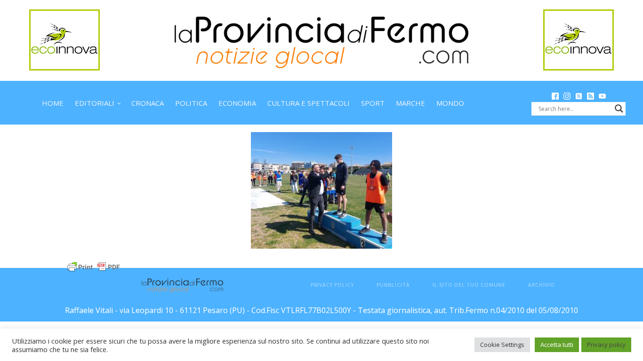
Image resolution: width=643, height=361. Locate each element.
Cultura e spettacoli (308, 103)
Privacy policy (606, 344)
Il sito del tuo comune (469, 284)
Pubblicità (393, 284)
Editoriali (94, 103)
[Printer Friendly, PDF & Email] (93, 265)
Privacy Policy (332, 284)
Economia (237, 103)
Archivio (541, 284)
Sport (373, 103)
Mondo (450, 103)
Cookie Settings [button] (502, 344)
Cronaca (147, 103)
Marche (410, 103)
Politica (191, 103)
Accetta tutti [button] (556, 344)
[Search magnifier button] (619, 108)
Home (53, 103)
